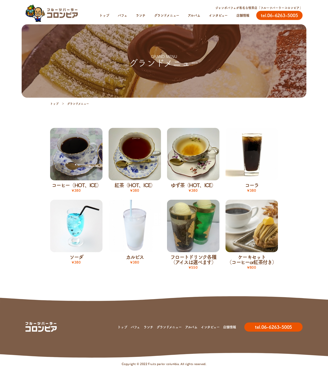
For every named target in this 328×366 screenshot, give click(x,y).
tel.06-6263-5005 (273, 327)
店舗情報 (242, 15)
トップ (104, 15)
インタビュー (218, 15)
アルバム (194, 15)
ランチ (140, 15)
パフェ (122, 15)
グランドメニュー (166, 15)
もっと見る (164, 279)
